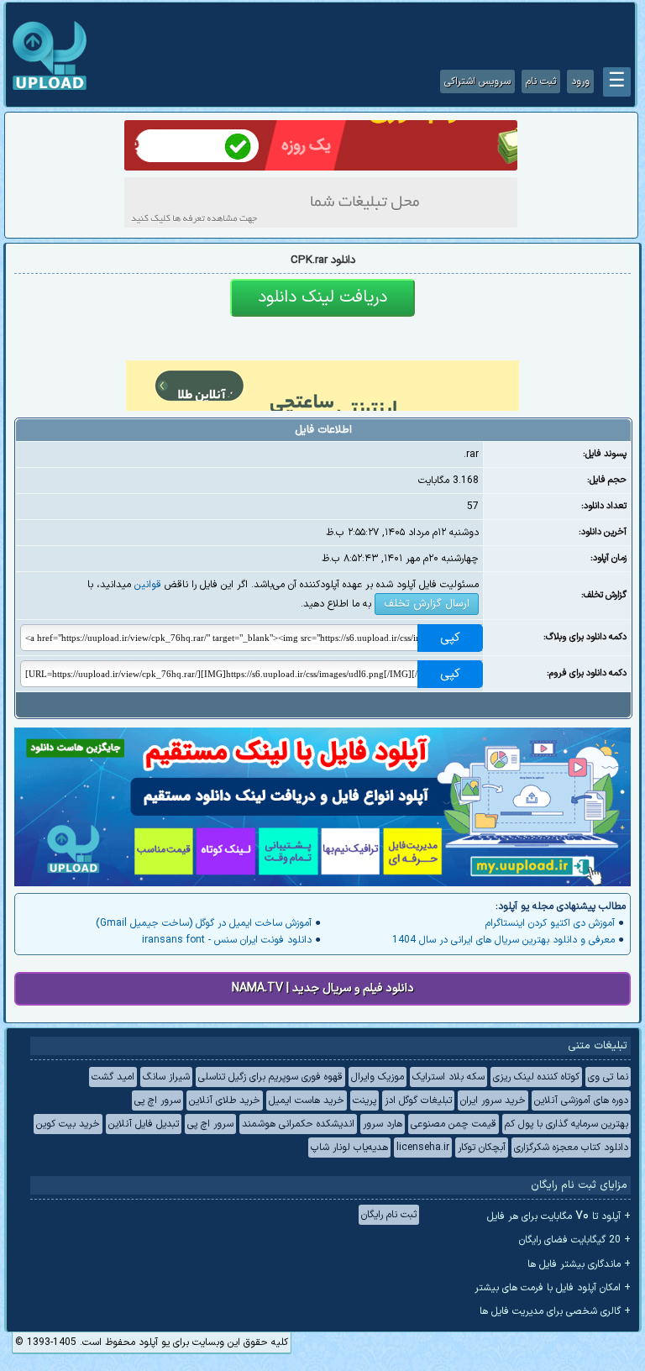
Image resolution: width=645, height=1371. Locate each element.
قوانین (147, 584)
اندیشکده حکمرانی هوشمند (298, 1124)
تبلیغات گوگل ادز (418, 1100)
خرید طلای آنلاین (224, 1100)
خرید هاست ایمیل (306, 1100)
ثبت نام (541, 81)
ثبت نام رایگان (389, 1214)
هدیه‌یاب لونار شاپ (349, 1147)
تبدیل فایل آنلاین (143, 1124)
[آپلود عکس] (49, 88)
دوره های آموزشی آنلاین (581, 1100)
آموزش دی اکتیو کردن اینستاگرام (550, 923)
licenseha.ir (422, 1147)
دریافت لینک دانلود (322, 297)
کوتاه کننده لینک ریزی (536, 1077)
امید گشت (113, 1077)
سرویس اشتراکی (477, 81)
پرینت (364, 1100)
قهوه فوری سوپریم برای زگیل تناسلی (270, 1077)
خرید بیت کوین (68, 1124)
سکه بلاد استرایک (448, 1077)
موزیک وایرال (377, 1077)
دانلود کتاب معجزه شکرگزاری (571, 1147)
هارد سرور (382, 1124)
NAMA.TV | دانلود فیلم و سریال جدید (323, 988)
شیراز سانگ (166, 1077)
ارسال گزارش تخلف (426, 604)
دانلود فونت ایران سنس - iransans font (227, 940)
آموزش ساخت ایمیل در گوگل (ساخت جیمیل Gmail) (204, 923)
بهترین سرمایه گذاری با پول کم (566, 1124)
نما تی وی (608, 1077)
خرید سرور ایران (493, 1100)
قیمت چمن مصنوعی (453, 1124)
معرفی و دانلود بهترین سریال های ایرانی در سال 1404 (503, 940)
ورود (580, 81)
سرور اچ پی (157, 1100)
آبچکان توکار (482, 1147)
